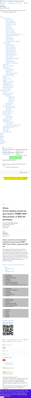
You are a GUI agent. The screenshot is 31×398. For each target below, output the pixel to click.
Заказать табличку (7, 78)
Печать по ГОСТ (9, 19)
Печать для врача (10, 29)
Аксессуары (5, 130)
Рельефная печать (7, 84)
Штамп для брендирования (12, 58)
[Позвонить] (3, 3)
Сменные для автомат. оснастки (13, 124)
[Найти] (26, 3)
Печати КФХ (8, 28)
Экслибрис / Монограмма (12, 63)
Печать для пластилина (8, 75)
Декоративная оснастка (8, 127)
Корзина (2, 143)
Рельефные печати (7, 119)
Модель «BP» (12, 97)
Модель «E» (11, 98)
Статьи (7, 312)
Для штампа (9, 109)
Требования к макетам (10, 277)
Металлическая (9, 103)
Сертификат (8, 292)
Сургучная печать (10, 70)
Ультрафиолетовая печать (12, 35)
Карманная (8, 110)
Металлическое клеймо (11, 303)
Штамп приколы (9, 57)
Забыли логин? (9, 362)
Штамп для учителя (10, 55)
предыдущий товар (10, 268)
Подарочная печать (7, 83)
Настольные (9, 123)
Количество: (5, 227)
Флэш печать (9, 37)
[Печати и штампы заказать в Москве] (7, 147)
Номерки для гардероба (8, 81)
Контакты (2, 140)
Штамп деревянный (10, 51)
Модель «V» (11, 101)
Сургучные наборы (10, 74)
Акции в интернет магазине (11, 283)
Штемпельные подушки (8, 121)
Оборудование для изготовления (11, 126)
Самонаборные (6, 120)
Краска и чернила (7, 113)
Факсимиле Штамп (10, 61)
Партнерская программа (11, 282)
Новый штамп (9, 44)
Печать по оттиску (10, 31)
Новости (7, 311)
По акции (5, 91)
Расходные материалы (8, 93)
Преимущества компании (11, 290)
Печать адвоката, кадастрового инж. (14, 34)
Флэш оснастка (6, 114)
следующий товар (9, 271)
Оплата (2, 134)
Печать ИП (8, 25)
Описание (6, 236)
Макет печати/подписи (8, 65)
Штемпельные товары (5, 90)
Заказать (5, 233)
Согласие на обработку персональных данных (16, 285)
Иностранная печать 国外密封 (13, 41)
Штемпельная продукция (11, 304)
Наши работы (3, 142)
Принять (2, 397)
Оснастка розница (7, 132)
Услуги (1, 17)
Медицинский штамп (11, 48)
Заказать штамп (6, 42)
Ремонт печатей (6, 88)
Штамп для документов (11, 54)
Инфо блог (8, 309)
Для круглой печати (10, 107)
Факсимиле (5, 64)
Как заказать (8, 275)
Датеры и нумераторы (8, 111)
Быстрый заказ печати (11, 24)
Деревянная (9, 104)
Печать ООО (9, 27)
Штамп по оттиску (10, 45)
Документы (8, 279)
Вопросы (2, 139)
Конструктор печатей (8, 87)
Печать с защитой (10, 21)
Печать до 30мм (9, 38)
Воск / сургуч (9, 71)
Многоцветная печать (11, 22)
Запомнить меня (8, 357)
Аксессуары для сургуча (11, 73)
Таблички (7, 302)
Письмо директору (9, 294)
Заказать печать (6, 18)
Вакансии (7, 295)
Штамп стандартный (10, 47)
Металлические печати (8, 86)
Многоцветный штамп (11, 50)
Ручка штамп (9, 60)
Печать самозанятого (11, 32)
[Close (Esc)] (3, 203)
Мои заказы (8, 280)
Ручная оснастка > (7, 94)
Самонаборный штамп (11, 52)
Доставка (2, 136)
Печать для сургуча (7, 68)
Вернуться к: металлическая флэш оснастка (13, 264)
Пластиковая (9, 96)
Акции (1, 137)
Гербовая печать (10, 40)
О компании (8, 288)
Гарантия (7, 291)
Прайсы (2, 133)
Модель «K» (11, 100)
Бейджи (4, 80)
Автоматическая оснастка (9, 106)
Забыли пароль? (9, 364)
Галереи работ (8, 276)
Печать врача (6, 67)
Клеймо (4, 77)
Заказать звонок (15, 157)
